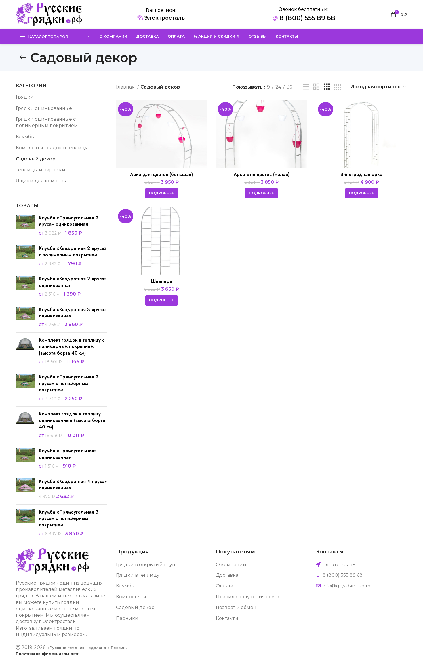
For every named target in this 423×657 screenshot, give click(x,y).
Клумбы (25, 136)
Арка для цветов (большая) (161, 174)
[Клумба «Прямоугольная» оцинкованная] (25, 458)
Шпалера (161, 281)
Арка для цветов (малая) (261, 174)
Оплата (224, 586)
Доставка (227, 575)
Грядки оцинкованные (44, 108)
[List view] (306, 87)
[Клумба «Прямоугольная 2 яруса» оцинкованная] (25, 225)
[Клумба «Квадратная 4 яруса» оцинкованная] (25, 489)
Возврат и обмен (236, 607)
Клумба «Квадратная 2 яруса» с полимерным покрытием (73, 251)
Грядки (25, 97)
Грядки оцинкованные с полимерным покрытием (47, 122)
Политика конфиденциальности (48, 654)
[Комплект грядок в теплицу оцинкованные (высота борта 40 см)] (25, 425)
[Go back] (23, 57)
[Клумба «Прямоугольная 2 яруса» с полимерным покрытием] (25, 388)
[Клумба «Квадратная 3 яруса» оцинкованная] (25, 317)
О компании (231, 564)
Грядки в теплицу (137, 575)
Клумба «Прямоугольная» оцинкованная (68, 454)
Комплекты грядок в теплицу (51, 147)
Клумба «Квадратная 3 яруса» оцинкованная (73, 313)
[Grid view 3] (327, 87)
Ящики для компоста (42, 180)
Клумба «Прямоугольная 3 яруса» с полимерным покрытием (68, 518)
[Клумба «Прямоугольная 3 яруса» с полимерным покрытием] (25, 523)
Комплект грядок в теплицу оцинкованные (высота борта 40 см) (72, 420)
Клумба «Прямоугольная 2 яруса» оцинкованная (68, 221)
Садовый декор (36, 159)
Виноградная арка (361, 174)
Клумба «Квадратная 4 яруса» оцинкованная (73, 484)
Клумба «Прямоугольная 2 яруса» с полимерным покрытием (68, 383)
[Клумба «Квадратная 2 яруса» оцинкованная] (25, 286)
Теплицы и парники (40, 170)
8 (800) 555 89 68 (306, 18)
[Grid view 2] (316, 87)
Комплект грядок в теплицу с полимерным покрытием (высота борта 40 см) (71, 346)
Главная (126, 87)
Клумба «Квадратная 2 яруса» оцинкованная (73, 282)
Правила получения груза (247, 596)
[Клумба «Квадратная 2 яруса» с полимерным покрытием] (25, 256)
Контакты (227, 618)
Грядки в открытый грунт (146, 564)
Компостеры (131, 596)
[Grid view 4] (337, 87)
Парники (127, 618)
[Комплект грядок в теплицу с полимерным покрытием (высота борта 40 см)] (25, 351)
